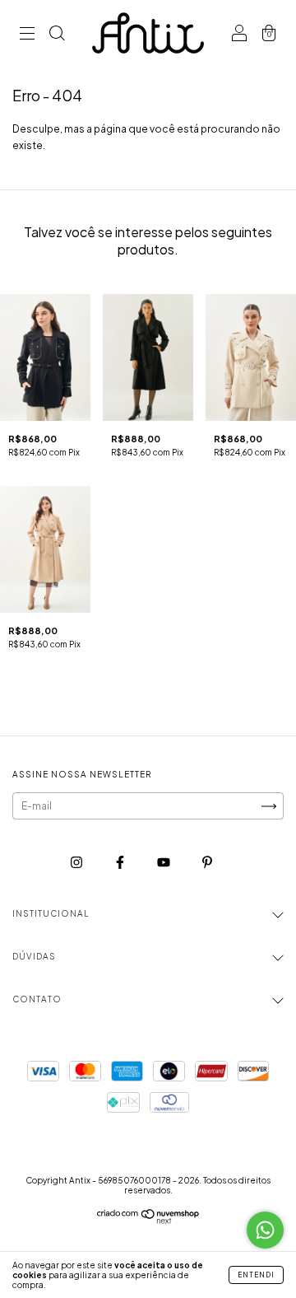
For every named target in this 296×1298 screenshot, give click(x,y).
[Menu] (27, 35)
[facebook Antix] (120, 862)
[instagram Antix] (77, 862)
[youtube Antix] (164, 862)
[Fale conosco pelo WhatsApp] (265, 1230)
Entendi (256, 1275)
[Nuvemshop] (148, 1220)
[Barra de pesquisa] (57, 35)
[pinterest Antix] (207, 862)
